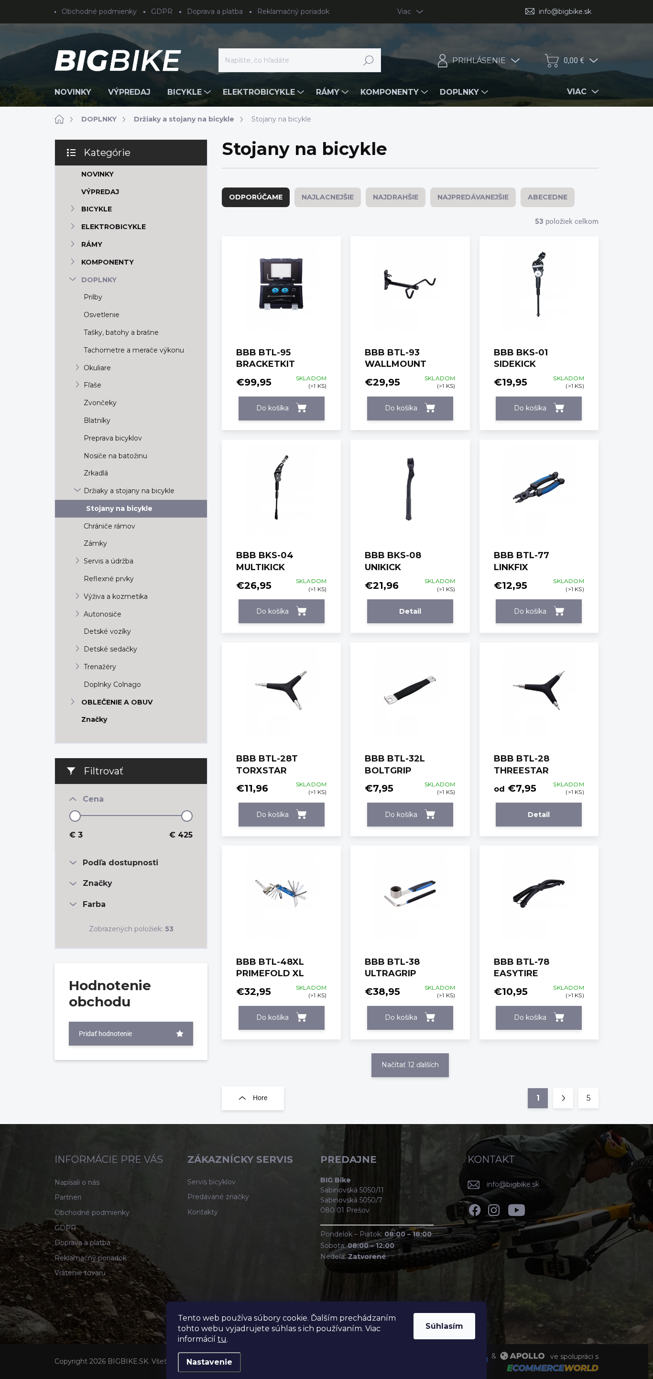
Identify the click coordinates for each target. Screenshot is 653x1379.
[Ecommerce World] (549, 1367)
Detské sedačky (110, 649)
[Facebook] (475, 1208)
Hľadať (369, 60)
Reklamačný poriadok (293, 11)
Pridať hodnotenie (105, 1033)
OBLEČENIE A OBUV (116, 702)
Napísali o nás (76, 1182)
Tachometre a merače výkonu (134, 350)
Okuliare (97, 368)
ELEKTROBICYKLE (113, 226)
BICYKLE (96, 209)
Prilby (93, 297)
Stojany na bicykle (119, 508)
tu (222, 1339)
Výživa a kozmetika (116, 596)
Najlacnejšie (328, 197)
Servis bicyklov (211, 1182)
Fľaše (92, 385)
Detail (410, 611)
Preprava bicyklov (113, 438)
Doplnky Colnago (112, 684)
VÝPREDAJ (100, 192)
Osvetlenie (102, 314)
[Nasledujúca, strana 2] (563, 1098)
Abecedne (547, 197)
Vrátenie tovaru (80, 1273)
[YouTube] (516, 1208)
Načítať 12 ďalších (410, 1064)
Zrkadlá (96, 473)
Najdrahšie (395, 197)
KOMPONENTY (107, 262)
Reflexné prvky (109, 578)
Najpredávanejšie (473, 197)
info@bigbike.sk (513, 1184)
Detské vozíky (107, 631)
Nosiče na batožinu (115, 456)
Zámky (95, 543)
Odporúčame (256, 197)
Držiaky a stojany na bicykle (129, 490)
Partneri (67, 1197)
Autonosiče (102, 614)
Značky (94, 719)
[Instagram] (494, 1208)
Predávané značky (218, 1196)
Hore (260, 1098)
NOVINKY (97, 174)
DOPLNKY (99, 280)
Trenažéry (100, 666)
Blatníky (97, 420)
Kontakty (202, 1212)
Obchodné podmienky (99, 11)
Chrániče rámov (109, 526)
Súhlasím (444, 1326)
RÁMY (91, 244)
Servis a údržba (108, 561)
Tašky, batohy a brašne (121, 332)
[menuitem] (76, 92)
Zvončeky (100, 402)
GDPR (162, 11)
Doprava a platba (215, 11)
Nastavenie (209, 1362)
